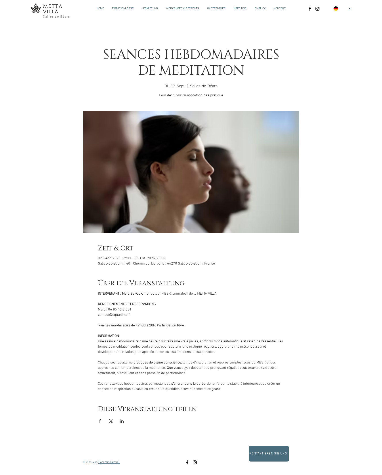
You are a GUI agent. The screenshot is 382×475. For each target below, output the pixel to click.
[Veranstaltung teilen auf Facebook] (100, 421)
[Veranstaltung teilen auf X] (111, 421)
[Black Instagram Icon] (317, 8)
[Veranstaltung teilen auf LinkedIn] (122, 421)
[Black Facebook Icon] (310, 8)
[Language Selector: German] (342, 8)
